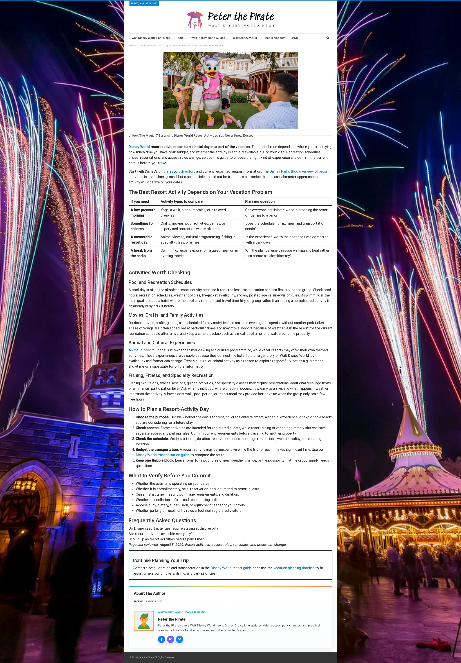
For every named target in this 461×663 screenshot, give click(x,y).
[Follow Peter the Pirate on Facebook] (161, 639)
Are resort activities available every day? (161, 534)
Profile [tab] (138, 601)
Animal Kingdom (142, 350)
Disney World (139, 147)
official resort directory (176, 171)
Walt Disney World (245, 38)
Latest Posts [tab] (154, 601)
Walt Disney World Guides (208, 38)
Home (179, 38)
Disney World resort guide (231, 568)
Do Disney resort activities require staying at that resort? (173, 528)
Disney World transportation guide (163, 455)
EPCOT (295, 38)
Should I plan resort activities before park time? (166, 539)
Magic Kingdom (275, 38)
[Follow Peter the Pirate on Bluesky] (179, 639)
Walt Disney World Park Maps (151, 38)
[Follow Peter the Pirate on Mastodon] (170, 639)
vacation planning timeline (294, 568)
